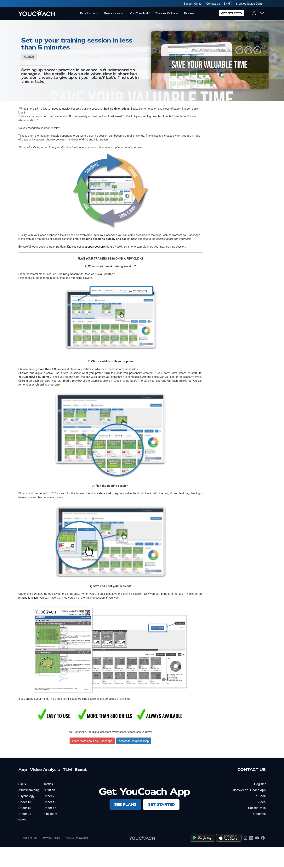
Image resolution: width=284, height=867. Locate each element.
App (22, 769)
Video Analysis (45, 769)
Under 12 (49, 802)
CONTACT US (251, 769)
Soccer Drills (165, 13)
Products (87, 13)
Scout (81, 769)
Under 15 (24, 807)
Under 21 (24, 813)
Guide (29, 57)
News (22, 819)
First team (50, 813)
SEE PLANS (125, 804)
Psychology (26, 796)
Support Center (193, 3)
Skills (22, 784)
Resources (112, 13)
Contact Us (213, 3)
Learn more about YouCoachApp (92, 741)
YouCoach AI (139, 13)
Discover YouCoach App (249, 790)
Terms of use (29, 838)
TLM (67, 769)
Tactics (48, 784)
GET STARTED (231, 13)
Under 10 (24, 802)
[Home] (47, 13)
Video (262, 802)
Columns (259, 813)
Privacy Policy (51, 838)
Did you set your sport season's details (90, 246)
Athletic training (29, 790)
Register (260, 784)
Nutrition (49, 790)
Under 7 (48, 796)
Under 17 (49, 807)
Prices (189, 13)
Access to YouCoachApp (134, 741)
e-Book (261, 796)
